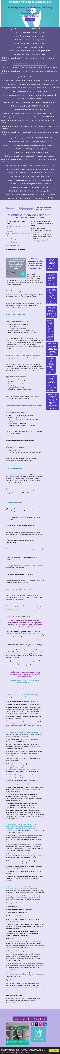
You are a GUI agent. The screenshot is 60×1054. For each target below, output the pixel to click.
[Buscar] (48, 198)
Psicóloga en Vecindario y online (10, 210)
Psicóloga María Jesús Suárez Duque (30, 1)
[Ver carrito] (52, 198)
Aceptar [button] (54, 1050)
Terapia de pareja (11, 239)
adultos (21, 233)
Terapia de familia (11, 242)
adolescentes (15, 233)
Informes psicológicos (12, 245)
